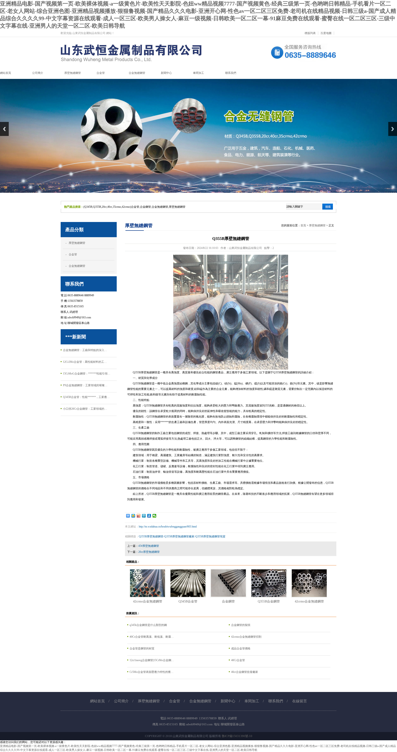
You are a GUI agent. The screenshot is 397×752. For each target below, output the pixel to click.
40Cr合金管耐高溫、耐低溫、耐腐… (152, 636)
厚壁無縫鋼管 (77, 243)
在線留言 (299, 701)
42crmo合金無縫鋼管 (147, 601)
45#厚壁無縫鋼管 (148, 545)
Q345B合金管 (188, 601)
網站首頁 (97, 701)
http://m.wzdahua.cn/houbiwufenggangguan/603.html (168, 526)
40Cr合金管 (238, 660)
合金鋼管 (228, 601)
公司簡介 (121, 701)
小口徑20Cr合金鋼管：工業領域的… (85, 408)
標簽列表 (310, 33)
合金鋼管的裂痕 (240, 625)
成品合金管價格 (240, 648)
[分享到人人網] (149, 516)
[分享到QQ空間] (133, 516)
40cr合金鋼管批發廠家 (244, 672)
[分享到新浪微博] (139, 516)
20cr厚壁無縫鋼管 (149, 551)
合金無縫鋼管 (77, 266)
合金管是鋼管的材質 (142, 648)
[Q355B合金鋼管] (269, 583)
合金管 (73, 254)
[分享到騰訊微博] (144, 516)
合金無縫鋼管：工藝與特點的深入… (85, 350)
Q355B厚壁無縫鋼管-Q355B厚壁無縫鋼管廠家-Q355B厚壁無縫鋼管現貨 (182, 536)
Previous (4, 129)
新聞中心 (228, 701)
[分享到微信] (154, 516)
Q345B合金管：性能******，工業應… (86, 397)
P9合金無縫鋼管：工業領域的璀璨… (85, 385)
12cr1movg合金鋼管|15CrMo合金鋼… (152, 660)
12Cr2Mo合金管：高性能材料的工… (85, 361)
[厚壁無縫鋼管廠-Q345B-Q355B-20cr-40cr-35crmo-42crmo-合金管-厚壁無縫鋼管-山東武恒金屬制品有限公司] (198, 66)
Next (392, 129)
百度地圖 (326, 33)
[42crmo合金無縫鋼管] (147, 583)
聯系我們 (275, 701)
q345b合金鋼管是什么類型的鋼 (148, 625)
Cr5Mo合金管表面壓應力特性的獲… (151, 672)
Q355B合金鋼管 (269, 601)
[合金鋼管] (228, 583)
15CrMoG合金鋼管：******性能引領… (86, 373)
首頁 (303, 225)
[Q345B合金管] (188, 583)
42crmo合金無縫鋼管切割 (246, 636)
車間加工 (251, 701)
